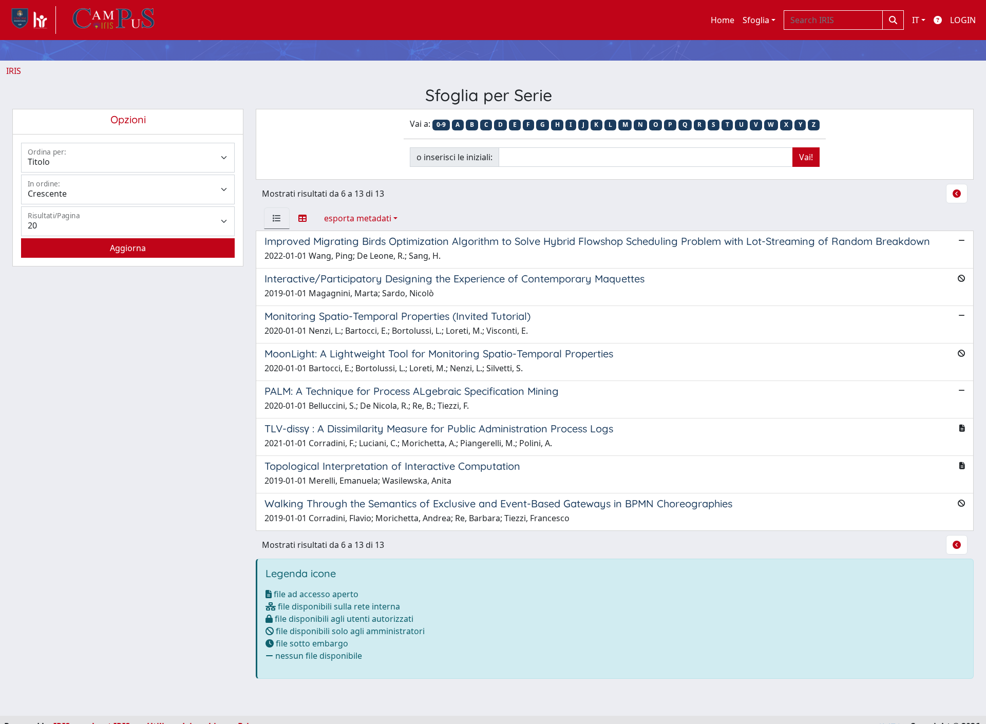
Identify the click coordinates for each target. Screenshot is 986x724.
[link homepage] (31, 20)
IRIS (13, 71)
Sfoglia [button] (756, 20)
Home (722, 20)
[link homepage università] (113, 20)
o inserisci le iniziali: (454, 157)
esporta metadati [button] (357, 218)
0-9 (441, 124)
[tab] (277, 218)
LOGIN (963, 20)
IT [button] (915, 20)
